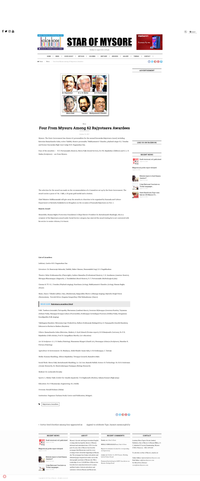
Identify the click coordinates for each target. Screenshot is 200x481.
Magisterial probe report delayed (144, 168)
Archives (115, 56)
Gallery (125, 56)
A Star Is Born (112, 440)
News (57, 56)
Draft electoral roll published (150, 159)
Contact (147, 56)
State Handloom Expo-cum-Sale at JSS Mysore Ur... (150, 194)
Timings (136, 56)
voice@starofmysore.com (140, 465)
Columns (92, 56)
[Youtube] (13, 32)
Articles (81, 56)
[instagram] (9, 32)
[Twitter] (6, 32)
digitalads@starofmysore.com (150, 458)
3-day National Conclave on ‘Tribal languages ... (150, 185)
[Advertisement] (62, 14)
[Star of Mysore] (94, 44)
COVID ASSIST (68, 56)
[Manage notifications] (4, 476)
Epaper (193, 32)
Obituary (104, 56)
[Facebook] (3, 32)
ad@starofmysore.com (147, 460)
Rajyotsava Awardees (50, 404)
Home (49, 56)
